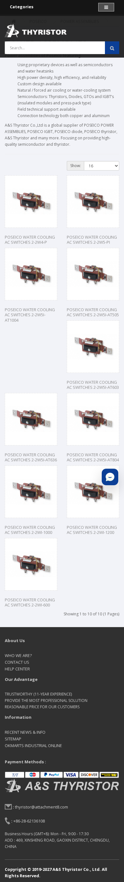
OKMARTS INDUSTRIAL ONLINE (33, 745)
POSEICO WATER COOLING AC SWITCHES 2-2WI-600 (30, 602)
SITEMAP (13, 739)
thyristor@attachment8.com (41, 807)
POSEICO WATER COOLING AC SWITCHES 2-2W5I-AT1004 (30, 315)
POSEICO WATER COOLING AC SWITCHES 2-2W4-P (30, 239)
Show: (75, 165)
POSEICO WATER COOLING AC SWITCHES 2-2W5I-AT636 (31, 457)
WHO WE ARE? (18, 655)
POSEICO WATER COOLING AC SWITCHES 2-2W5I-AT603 (93, 384)
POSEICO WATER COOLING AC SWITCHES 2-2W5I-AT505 (93, 312)
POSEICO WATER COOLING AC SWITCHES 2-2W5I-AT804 (93, 457)
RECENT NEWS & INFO (25, 732)
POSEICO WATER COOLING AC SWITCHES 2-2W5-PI (92, 239)
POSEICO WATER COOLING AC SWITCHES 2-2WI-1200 (92, 530)
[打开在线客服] (110, 477)
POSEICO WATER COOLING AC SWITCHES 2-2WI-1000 (30, 530)
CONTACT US (17, 662)
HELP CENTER (17, 669)
